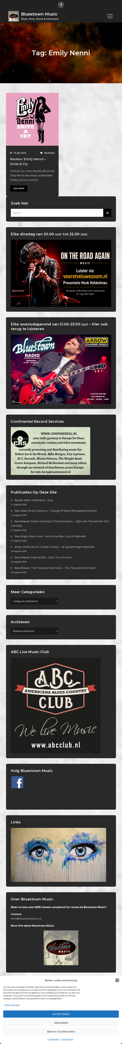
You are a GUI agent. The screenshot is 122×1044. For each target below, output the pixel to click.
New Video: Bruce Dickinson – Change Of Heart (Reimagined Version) (55, 510)
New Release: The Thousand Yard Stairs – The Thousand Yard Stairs (55, 568)
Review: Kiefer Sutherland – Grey (33, 500)
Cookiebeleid (53, 1039)
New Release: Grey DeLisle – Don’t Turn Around (42, 557)
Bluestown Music (39, 14)
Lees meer (18, 188)
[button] (117, 980)
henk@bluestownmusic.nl (26, 918)
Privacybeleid (67, 1039)
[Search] (107, 213)
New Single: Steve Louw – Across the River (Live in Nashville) (50, 536)
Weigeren (61, 1022)
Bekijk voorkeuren (61, 1031)
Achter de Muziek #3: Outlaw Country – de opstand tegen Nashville (54, 547)
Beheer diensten (12, 1005)
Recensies (49, 152)
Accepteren (61, 1014)
